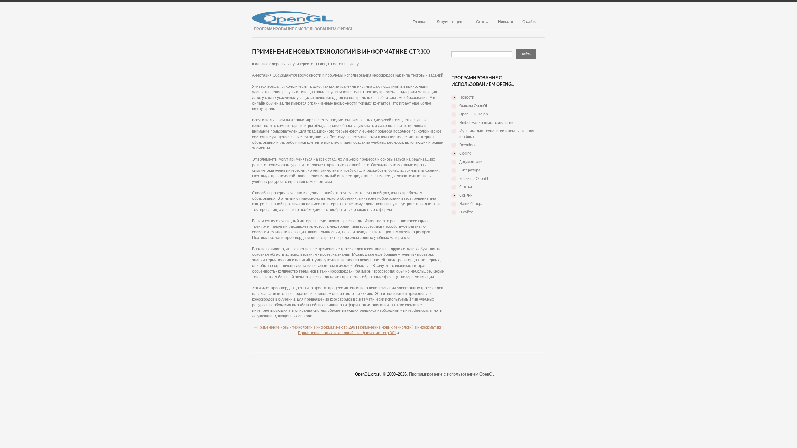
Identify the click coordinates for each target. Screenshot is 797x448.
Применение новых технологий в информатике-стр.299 (306, 327)
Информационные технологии (486, 122)
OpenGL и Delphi (474, 114)
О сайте (529, 22)
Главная (420, 22)
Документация (449, 22)
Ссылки (466, 195)
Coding (465, 153)
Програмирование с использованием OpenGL (451, 374)
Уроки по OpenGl (474, 178)
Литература (469, 170)
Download (468, 145)
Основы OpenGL (473, 106)
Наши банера (471, 204)
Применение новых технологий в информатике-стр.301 (347, 333)
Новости (505, 22)
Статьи (482, 22)
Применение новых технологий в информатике (400, 327)
